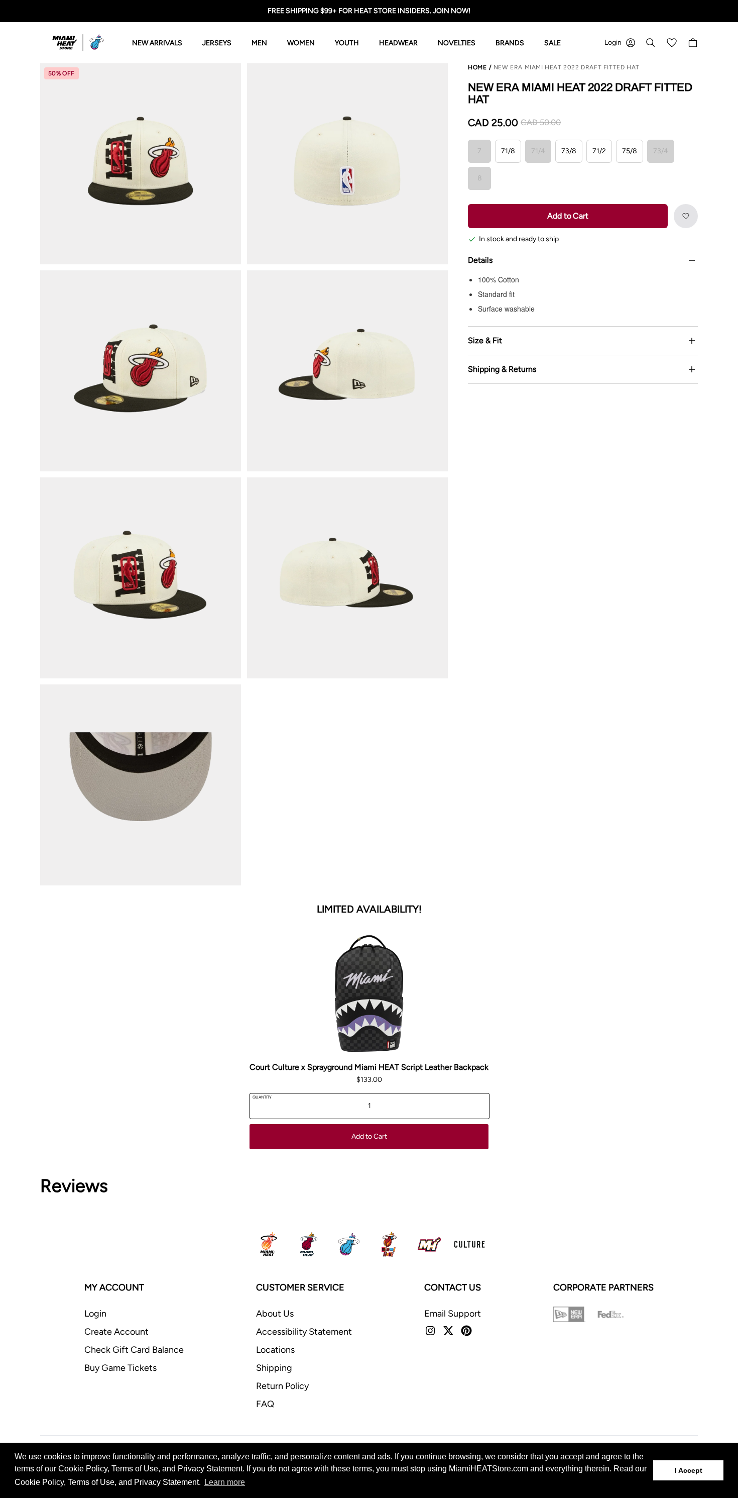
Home (477, 67)
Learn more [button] (224, 1482)
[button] (686, 216)
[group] (140, 163)
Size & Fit (485, 340)
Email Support (452, 1313)
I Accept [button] (688, 1470)
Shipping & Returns (502, 369)
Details (480, 260)
